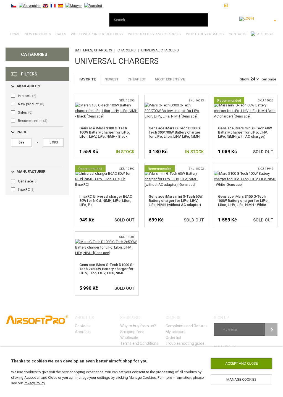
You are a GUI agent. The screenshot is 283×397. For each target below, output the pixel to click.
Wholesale (129, 337)
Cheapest (136, 79)
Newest (111, 79)
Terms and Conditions (139, 343)
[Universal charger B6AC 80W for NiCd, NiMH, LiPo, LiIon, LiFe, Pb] (106, 173)
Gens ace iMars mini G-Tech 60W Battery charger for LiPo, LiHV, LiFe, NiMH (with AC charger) (245, 132)
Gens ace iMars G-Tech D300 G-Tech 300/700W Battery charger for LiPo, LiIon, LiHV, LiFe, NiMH (175, 132)
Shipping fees (132, 332)
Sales (61, 34)
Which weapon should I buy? (97, 34)
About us (83, 332)
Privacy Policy (34, 383)
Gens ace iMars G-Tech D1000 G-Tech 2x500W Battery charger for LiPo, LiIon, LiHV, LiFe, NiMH (106, 269)
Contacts (238, 34)
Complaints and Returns (187, 326)
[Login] (246, 18)
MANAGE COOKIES (241, 379)
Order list (173, 337)
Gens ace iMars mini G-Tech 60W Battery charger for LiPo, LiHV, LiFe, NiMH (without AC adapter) (176, 200)
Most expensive (170, 79)
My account (176, 332)
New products (38, 34)
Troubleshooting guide (185, 343)
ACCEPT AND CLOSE (241, 363)
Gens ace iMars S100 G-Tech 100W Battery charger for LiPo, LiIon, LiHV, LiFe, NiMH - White (243, 200)
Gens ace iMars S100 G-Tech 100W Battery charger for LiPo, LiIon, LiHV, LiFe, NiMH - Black (104, 132)
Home (15, 34)
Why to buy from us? (205, 34)
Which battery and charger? (155, 34)
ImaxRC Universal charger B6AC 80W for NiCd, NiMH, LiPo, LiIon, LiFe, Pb (105, 200)
